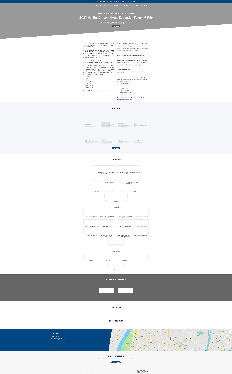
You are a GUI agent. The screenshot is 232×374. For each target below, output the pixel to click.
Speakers (105, 5)
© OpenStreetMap (230, 350)
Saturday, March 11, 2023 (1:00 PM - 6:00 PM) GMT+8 (109, 13)
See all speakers (116, 148)
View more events (116, 362)
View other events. (125, 1)
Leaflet (224, 350)
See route (54, 345)
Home (97, 5)
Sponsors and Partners (113, 5)
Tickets (120, 5)
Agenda (101, 5)
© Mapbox (227, 350)
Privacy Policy (146, 371)
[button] (170, 338)
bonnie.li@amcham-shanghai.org (105, 91)
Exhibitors (126, 5)
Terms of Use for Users (140, 371)
